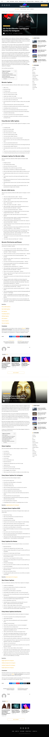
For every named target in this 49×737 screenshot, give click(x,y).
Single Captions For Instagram (8, 667)
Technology (37, 1)
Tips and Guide (34, 87)
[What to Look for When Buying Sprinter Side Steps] (34, 46)
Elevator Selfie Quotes (6, 76)
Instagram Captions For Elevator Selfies (9, 75)
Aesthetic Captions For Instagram (8, 665)
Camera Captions (5, 320)
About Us (17, 731)
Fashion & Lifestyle (22, 1)
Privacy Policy (28, 731)
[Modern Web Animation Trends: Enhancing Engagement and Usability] (34, 51)
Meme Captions (5, 435)
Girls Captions (4, 318)
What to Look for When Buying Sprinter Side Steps (42, 46)
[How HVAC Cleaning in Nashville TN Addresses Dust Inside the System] (34, 60)
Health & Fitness (30, 1)
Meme (13, 674)
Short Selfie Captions (6, 309)
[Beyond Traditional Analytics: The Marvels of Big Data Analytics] (16, 359)
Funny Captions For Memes (7, 438)
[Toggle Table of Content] (15, 71)
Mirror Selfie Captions (6, 306)
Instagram (12, 1)
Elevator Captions (5, 72)
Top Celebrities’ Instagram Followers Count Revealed (25, 364)
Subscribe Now (44, 5)
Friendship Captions (6, 313)
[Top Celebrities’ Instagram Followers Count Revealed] (25, 359)
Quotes (16, 1)
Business (33, 72)
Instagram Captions (35, 79)
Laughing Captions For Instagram (12, 505)
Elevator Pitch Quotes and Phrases (8, 77)
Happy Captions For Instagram (8, 660)
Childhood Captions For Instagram (8, 662)
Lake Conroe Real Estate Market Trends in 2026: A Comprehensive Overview (42, 55)
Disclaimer (22, 731)
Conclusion (5, 78)
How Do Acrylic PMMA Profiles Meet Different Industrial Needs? (42, 41)
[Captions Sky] (24, 5)
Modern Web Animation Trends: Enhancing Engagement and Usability (42, 51)
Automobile (34, 69)
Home (8, 1)
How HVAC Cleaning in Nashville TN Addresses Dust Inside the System (42, 60)
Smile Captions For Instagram (12, 576)
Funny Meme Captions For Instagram (8, 436)
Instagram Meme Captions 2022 (7, 437)
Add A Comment (16, 372)
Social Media (34, 84)
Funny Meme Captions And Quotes (8, 441)
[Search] (47, 1)
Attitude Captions (5, 316)
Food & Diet (34, 76)
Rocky (7, 33)
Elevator (23, 328)
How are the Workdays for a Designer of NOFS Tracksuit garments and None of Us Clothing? (6, 365)
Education (33, 73)
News (33, 81)
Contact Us (34, 731)
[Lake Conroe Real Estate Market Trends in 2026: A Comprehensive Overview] (34, 56)
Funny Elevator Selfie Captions (7, 73)
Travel (41, 1)
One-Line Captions (5, 323)
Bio (32, 70)
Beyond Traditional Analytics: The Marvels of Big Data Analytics (16, 364)
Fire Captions (4, 311)
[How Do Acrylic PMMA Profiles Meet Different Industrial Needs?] (34, 41)
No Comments (16, 33)
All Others (33, 67)
